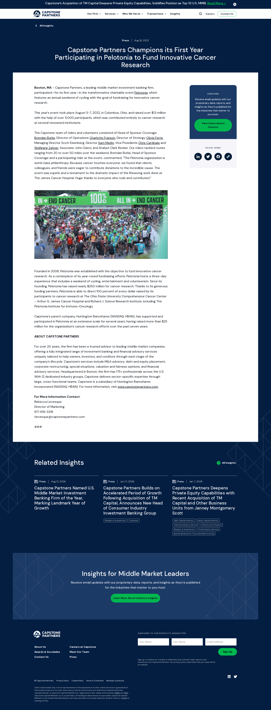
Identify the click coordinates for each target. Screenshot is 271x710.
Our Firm (92, 13)
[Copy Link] (228, 156)
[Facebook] (218, 156)
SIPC (126, 693)
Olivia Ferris (154, 138)
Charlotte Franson (102, 138)
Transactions (155, 13)
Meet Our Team (79, 652)
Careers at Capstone (83, 646)
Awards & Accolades (47, 652)
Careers (210, 14)
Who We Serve (131, 13)
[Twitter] (208, 156)
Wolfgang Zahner (46, 148)
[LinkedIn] (198, 156)
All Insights (46, 25)
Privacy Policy (62, 680)
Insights (175, 13)
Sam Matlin (106, 143)
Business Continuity (115, 680)
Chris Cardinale (149, 143)
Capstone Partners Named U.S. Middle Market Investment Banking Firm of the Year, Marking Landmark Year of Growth (64, 498)
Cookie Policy (77, 680)
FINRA (117, 693)
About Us (40, 646)
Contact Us (227, 13)
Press (73, 657)
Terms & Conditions (95, 680)
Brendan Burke (44, 138)
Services (110, 13)
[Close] (234, 4)
